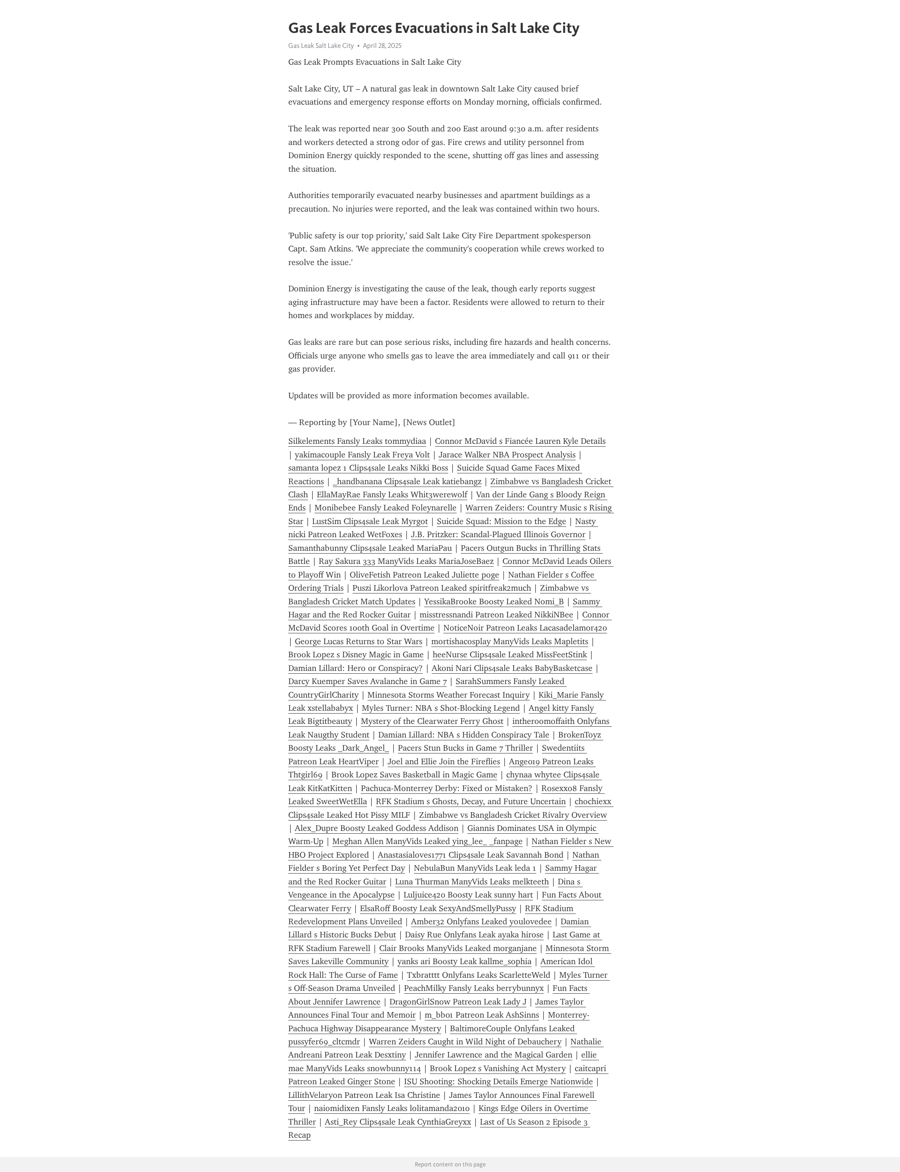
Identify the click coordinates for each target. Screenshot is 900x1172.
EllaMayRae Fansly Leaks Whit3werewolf (392, 494)
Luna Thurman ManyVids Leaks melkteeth (472, 881)
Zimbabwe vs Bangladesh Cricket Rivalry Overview (513, 815)
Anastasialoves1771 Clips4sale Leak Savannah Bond (470, 855)
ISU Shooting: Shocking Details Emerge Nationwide (498, 1081)
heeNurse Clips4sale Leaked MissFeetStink (510, 654)
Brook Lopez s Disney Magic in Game (356, 654)
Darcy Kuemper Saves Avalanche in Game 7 (367, 681)
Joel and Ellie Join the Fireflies (444, 761)
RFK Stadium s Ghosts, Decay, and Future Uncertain (471, 801)
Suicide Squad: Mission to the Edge (501, 521)
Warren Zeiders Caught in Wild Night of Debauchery (465, 1041)
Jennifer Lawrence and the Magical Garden (493, 1055)
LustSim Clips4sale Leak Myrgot (370, 521)
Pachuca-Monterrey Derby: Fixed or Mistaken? (446, 788)
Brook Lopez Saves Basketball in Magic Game (414, 774)
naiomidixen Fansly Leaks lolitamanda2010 (392, 1108)
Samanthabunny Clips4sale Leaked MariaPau (370, 548)
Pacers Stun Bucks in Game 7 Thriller (465, 748)
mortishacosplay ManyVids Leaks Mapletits (509, 641)
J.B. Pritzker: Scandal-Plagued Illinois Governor (498, 534)
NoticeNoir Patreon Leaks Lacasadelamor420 (525, 628)
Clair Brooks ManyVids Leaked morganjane (458, 948)
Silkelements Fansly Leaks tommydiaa (357, 441)
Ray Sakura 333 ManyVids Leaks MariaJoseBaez (406, 561)
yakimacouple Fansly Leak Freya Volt (362, 454)
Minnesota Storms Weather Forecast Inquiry (449, 695)
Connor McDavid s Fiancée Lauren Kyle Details (520, 441)
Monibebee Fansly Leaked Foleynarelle (386, 507)
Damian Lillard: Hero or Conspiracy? (355, 668)
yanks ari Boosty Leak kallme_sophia (465, 961)
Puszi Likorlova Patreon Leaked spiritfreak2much (441, 588)
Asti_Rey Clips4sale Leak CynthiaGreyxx (398, 1122)
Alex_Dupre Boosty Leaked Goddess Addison (376, 828)
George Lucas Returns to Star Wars (358, 641)
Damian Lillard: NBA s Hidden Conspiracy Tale (463, 735)
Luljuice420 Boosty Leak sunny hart (468, 895)
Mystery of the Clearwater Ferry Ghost (432, 721)
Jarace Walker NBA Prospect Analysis (507, 454)
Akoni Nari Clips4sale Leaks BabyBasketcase (512, 668)
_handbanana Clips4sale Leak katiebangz (407, 481)
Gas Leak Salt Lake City (321, 45)
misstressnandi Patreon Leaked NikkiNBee (496, 614)
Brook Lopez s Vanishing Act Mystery (498, 1068)
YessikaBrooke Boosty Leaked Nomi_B (494, 601)
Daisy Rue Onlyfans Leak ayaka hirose (474, 934)
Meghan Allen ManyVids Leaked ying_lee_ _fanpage (427, 841)
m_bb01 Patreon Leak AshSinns (482, 1015)
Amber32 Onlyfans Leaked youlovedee (481, 921)
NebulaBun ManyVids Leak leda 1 (475, 868)
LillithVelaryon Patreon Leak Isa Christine (364, 1095)
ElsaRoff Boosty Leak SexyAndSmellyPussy (438, 908)
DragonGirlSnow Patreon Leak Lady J (458, 1002)
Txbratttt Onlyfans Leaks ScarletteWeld (478, 975)
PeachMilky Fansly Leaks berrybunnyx (474, 988)
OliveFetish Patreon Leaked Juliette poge (424, 575)
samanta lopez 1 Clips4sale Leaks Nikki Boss (368, 468)
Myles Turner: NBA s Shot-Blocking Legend (441, 708)
